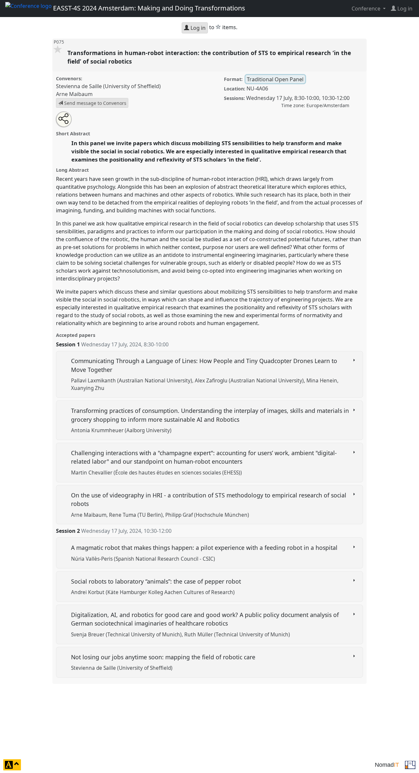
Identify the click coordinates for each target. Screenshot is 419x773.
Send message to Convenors (94, 103)
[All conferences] (410, 764)
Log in (197, 27)
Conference (367, 8)
